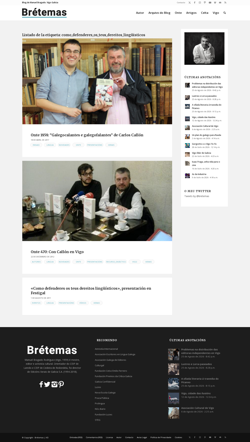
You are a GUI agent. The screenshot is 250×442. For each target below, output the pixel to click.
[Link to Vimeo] (215, 2)
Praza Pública (102, 398)
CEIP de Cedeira (43, 367)
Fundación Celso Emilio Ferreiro (111, 370)
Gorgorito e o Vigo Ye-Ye (204, 143)
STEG (97, 419)
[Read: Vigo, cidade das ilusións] (187, 119)
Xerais (111, 145)
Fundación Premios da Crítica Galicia (113, 376)
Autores (36, 261)
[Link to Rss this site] (225, 2)
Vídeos (82, 303)
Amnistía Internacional (106, 348)
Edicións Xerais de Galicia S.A (46, 371)
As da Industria (199, 174)
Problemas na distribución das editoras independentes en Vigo (200, 351)
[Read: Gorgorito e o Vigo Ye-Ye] (187, 145)
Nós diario (100, 408)
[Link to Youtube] (209, 2)
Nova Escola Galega (105, 392)
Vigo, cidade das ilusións (203, 117)
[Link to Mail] (220, 2)
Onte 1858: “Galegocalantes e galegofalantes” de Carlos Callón (87, 135)
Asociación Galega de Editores (110, 359)
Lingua (50, 145)
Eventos (36, 303)
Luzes (98, 387)
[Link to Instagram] (199, 2)
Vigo (134, 261)
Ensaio (36, 145)
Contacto (181, 2)
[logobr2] (44, 12)
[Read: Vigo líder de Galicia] (187, 154)
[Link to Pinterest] (204, 2)
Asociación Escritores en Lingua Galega (115, 354)
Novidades (64, 145)
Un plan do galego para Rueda (206, 135)
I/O (47, 437)
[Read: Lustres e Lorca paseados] (187, 98)
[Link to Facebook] (194, 2)
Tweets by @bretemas (196, 196)
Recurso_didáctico (116, 261)
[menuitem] (180, 2)
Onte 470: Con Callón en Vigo (57, 252)
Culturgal (99, 365)
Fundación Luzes (103, 414)
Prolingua (100, 403)
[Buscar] (224, 12)
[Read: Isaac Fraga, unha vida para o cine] (187, 163)
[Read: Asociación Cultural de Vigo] (187, 128)
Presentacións (94, 145)
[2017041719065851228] (97, 81)
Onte (78, 145)
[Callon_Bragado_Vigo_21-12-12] (97, 201)
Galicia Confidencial (105, 381)
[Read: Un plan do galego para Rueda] (187, 137)
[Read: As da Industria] (187, 176)
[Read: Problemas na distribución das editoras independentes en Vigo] (187, 85)
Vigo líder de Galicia (201, 152)
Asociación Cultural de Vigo (205, 126)
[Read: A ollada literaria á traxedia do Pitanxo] (187, 106)
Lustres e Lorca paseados (204, 96)
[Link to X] (189, 2)
